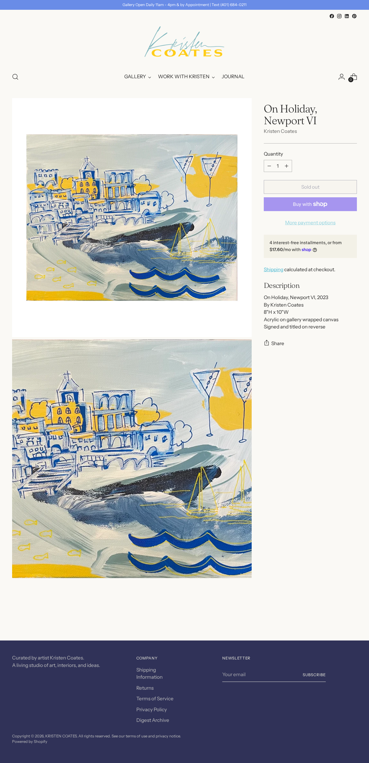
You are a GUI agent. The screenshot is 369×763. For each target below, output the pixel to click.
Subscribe (314, 674)
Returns (145, 688)
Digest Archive (152, 720)
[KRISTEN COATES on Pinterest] (354, 16)
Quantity (273, 154)
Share (277, 343)
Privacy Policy (151, 709)
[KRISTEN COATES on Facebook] (331, 16)
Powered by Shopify (29, 741)
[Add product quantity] (286, 166)
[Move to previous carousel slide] (339, 621)
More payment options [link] (310, 222)
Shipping (273, 269)
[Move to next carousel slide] (352, 621)
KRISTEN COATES (61, 736)
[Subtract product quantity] (269, 166)
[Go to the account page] (341, 77)
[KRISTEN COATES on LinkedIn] (346, 16)
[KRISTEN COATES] (184, 43)
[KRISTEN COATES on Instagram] (339, 16)
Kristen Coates (280, 131)
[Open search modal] (15, 77)
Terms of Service (155, 698)
